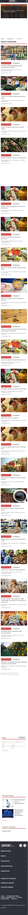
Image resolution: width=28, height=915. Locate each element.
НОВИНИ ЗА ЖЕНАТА (7, 883)
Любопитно (5, 871)
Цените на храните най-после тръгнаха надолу (12, 128)
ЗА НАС (2, 896)
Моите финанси (6, 866)
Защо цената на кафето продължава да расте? (12, 509)
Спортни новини (7, 887)
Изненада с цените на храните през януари (13, 389)
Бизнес (3, 856)
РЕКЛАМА (19, 897)
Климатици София (6, 831)
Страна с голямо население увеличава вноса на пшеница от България (14, 330)
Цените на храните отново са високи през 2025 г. (13, 268)
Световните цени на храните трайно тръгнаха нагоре (11, 632)
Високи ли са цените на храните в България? (11, 237)
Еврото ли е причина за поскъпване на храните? (12, 299)
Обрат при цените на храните (9, 418)
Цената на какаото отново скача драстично (13, 158)
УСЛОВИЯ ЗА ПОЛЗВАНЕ (13, 896)
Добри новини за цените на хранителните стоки (13, 540)
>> (17, 674)
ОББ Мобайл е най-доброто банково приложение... (18, 812)
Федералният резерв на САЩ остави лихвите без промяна (13, 11)
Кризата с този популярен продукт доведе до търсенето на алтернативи (14, 662)
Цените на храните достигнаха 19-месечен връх (13, 447)
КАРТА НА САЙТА (5, 899)
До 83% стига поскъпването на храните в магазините (13, 207)
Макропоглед (6, 63)
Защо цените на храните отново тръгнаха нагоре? (13, 478)
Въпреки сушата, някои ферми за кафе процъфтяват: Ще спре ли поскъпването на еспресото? (13, 600)
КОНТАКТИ (14, 899)
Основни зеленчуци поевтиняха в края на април (13, 97)
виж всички (4, 820)
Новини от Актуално (8, 878)
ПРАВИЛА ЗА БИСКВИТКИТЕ (8, 897)
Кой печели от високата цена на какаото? (13, 570)
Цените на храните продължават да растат (13, 360)
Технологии (5, 861)
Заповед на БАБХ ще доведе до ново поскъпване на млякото (11, 66)
